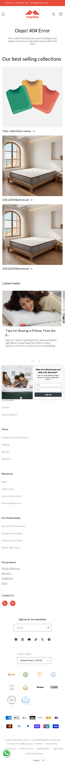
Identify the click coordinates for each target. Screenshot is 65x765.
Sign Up (48, 395)
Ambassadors (8, 489)
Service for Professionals (13, 526)
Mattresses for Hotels (12, 540)
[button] (53, 14)
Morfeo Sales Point (11, 547)
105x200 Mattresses (15, 199)
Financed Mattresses (12, 503)
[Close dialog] (61, 367)
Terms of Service (26, 749)
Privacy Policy (10, 749)
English (36, 760)
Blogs (4, 481)
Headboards (7, 578)
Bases (4, 583)
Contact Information (34, 753)
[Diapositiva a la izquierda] (25, 361)
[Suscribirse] (47, 627)
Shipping (5, 444)
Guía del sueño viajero (12, 533)
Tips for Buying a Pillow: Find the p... (31, 333)
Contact (5, 407)
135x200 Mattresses (15, 268)
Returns (5, 451)
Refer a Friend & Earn (12, 496)
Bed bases (6, 573)
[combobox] (38, 760)
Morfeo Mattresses (11, 568)
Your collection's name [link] (16, 131)
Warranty (6, 458)
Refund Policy (52, 744)
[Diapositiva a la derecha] (39, 361)
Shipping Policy (43, 749)
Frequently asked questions (15, 437)
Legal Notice (58, 749)
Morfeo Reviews (9, 414)
